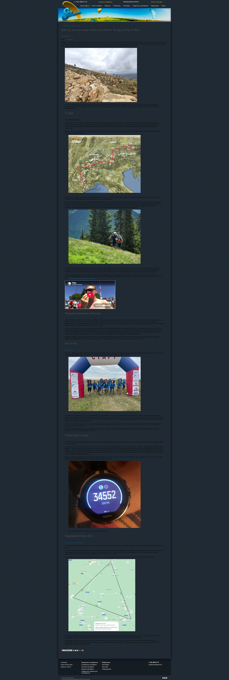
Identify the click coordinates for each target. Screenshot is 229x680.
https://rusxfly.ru (69, 350)
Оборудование (106, 669)
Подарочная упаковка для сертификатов (89, 672)
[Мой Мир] (79, 650)
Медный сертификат (87, 669)
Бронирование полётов (131, 1)
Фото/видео (126, 5)
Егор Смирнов (69, 39)
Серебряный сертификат (89, 664)
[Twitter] (75, 650)
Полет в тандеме (97, 5)
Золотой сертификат (87, 667)
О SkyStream (117, 5)
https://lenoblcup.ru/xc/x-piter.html (74, 542)
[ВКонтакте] (73, 650)
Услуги (163, 5)
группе (93, 644)
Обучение (107, 5)
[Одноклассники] (77, 650)
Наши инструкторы (67, 664)
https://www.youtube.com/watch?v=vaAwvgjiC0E (82, 278)
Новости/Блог (84, 5)
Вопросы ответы (66, 667)
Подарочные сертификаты (140, 5)
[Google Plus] (83, 650)
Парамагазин (155, 5)
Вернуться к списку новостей (71, 25)
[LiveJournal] (81, 650)
